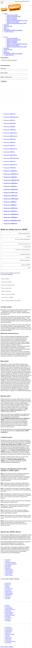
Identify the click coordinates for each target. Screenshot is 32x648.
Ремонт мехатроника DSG (14, 16)
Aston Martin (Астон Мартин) (11, 563)
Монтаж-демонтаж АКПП (8, 294)
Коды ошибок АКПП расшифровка (13, 30)
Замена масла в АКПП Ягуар (10, 223)
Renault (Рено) (8, 632)
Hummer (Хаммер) (9, 592)
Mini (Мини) (7, 616)
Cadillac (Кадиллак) (9, 569)
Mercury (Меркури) (9, 613)
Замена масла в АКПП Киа (9, 151)
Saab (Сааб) (7, 635)
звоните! (10, 274)
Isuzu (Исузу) (7, 595)
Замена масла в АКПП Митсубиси (11, 180)
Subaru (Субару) (8, 637)
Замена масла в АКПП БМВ (9, 126)
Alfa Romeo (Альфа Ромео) (10, 562)
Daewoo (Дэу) (8, 584)
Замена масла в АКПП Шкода (11, 217)
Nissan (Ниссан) (8, 617)
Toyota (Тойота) (8, 639)
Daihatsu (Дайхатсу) (9, 575)
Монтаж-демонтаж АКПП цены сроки (17, 20)
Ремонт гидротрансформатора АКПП (17, 23)
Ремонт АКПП (5, 278)
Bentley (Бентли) (8, 565)
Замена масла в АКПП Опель (10, 186)
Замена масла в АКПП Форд (10, 204)
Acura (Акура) (8, 559)
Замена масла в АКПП (13, 22)
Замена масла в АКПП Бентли (10, 123)
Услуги (5, 13)
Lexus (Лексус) (8, 606)
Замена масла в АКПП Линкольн (10, 164)
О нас (5, 27)
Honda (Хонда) (8, 590)
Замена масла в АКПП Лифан (10, 167)
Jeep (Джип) (7, 598)
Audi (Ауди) (7, 561)
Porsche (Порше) (8, 631)
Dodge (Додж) (8, 583)
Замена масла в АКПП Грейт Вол (10, 132)
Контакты (6, 29)
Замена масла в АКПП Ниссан (11, 183)
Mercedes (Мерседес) (9, 612)
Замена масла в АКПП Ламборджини (11, 158)
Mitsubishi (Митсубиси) (9, 615)
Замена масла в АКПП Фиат (10, 201)
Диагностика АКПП (12, 15)
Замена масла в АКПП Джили (10, 139)
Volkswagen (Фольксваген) (10, 641)
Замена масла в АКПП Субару (11, 192)
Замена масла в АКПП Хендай (11, 208)
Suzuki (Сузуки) (8, 638)
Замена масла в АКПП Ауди (9, 120)
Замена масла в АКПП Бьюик (10, 129)
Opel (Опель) (7, 619)
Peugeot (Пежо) (8, 627)
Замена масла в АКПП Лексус (10, 161)
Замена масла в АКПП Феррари (11, 198)
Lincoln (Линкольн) (9, 608)
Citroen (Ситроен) (8, 573)
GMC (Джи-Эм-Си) (9, 588)
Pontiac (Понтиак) (8, 630)
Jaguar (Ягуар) (8, 597)
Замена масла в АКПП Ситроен (11, 189)
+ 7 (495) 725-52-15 (9, 31)
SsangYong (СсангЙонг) (10, 634)
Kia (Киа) (7, 605)
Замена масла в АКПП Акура (10, 113)
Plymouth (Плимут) (9, 628)
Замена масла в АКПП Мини (10, 177)
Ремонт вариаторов (12, 17)
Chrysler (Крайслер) (9, 572)
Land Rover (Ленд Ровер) (10, 609)
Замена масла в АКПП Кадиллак (10, 148)
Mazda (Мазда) (8, 610)
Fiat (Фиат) (7, 585)
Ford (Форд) (7, 587)
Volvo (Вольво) (8, 642)
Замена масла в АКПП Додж (9, 145)
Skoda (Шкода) (8, 620)
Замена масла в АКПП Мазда (10, 170)
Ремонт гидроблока (12, 19)
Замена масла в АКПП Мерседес (11, 173)
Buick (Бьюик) (8, 568)
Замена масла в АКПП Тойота (11, 195)
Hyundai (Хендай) (8, 591)
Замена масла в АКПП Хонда (10, 211)
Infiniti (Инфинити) (9, 594)
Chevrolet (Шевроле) (9, 570)
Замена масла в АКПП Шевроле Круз (12, 220)
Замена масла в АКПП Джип (9, 142)
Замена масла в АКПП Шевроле (11, 214)
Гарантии (6, 24)
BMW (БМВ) (7, 566)
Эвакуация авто (8, 26)
